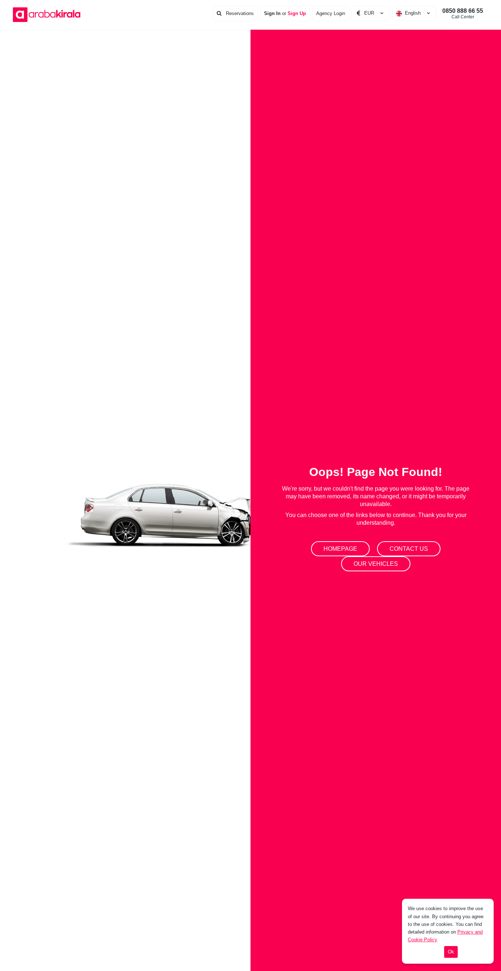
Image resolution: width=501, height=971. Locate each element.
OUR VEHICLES (376, 564)
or (285, 13)
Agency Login (330, 13)
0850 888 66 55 (462, 13)
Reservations (239, 13)
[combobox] (414, 13)
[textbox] (414, 13)
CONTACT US (409, 549)
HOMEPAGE (340, 549)
